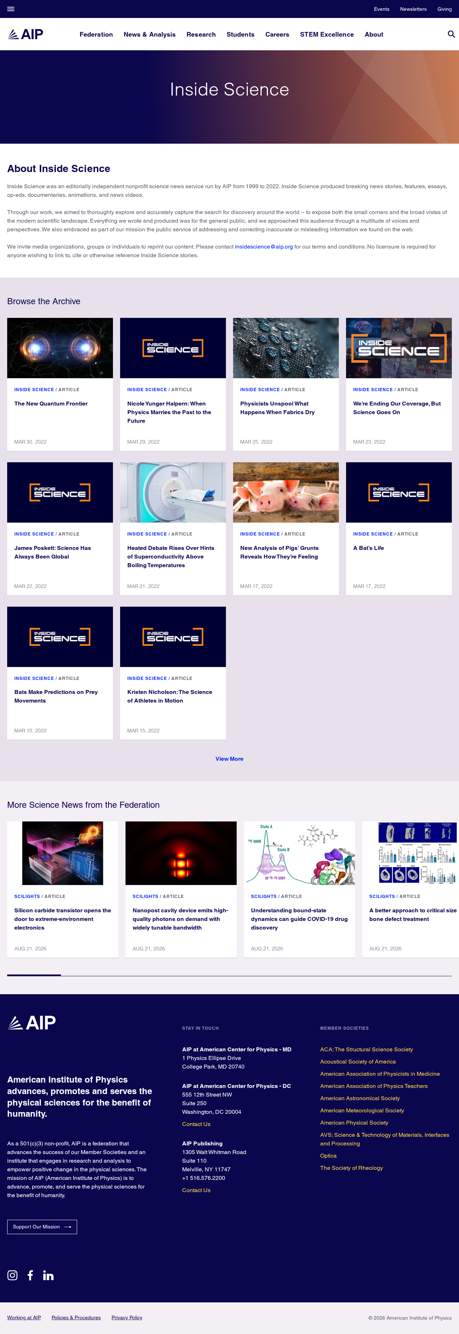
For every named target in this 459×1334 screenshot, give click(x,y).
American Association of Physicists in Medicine (380, 1073)
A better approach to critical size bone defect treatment (413, 914)
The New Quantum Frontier (50, 403)
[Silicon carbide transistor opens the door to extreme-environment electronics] (62, 853)
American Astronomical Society (360, 1098)
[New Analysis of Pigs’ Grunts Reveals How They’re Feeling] (286, 492)
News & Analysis (150, 34)
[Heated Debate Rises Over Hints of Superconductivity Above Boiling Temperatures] (173, 492)
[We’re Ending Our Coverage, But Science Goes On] (399, 348)
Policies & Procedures (76, 1317)
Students (241, 34)
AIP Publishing (202, 1143)
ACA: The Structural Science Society (366, 1049)
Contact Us (196, 1124)
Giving (444, 9)
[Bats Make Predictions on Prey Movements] (60, 637)
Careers (277, 34)
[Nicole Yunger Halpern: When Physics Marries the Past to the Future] (173, 348)
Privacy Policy (127, 1317)
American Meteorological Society (362, 1110)
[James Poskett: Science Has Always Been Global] (60, 492)
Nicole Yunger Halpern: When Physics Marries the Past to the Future (169, 412)
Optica (328, 1155)
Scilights (27, 896)
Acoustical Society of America (358, 1061)
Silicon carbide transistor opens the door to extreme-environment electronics (62, 919)
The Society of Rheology (351, 1167)
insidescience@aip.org (264, 246)
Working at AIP (24, 1317)
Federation (96, 34)
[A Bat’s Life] (399, 492)
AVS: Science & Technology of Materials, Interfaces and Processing (384, 1139)
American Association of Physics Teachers (374, 1086)
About (374, 34)
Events (381, 9)
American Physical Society (354, 1122)
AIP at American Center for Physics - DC (236, 1086)
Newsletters (413, 9)
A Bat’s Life (368, 548)
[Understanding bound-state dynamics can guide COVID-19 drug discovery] (299, 853)
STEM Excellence (327, 34)
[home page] (25, 34)
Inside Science (34, 389)
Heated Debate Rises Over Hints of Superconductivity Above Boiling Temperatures (170, 557)
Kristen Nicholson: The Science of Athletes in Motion (169, 696)
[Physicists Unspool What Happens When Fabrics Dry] (286, 348)
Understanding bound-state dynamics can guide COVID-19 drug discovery (299, 919)
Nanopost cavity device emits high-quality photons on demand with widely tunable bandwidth (180, 919)
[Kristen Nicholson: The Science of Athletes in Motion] (173, 637)
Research (201, 34)
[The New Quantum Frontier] (60, 348)
